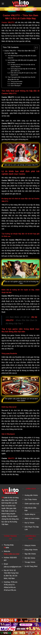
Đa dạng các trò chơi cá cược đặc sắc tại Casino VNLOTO (23, 65)
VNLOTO (11, 458)
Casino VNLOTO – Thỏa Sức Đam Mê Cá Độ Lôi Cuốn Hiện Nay (19, 52)
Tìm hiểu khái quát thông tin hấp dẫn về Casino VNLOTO (22, 57)
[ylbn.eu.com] (20, 3)
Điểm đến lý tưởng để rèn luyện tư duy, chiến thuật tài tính (24, 74)
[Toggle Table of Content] (34, 47)
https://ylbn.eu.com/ (11, 554)
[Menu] (3, 3)
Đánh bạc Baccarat (16, 83)
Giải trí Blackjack (16, 85)
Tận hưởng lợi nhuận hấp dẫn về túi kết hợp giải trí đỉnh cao (23, 70)
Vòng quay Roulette (17, 81)
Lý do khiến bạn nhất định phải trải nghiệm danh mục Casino (22, 61)
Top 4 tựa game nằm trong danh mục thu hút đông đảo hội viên (21, 78)
